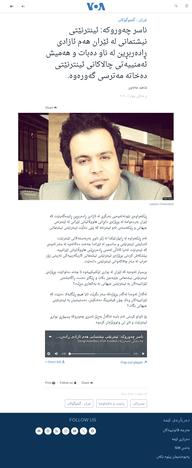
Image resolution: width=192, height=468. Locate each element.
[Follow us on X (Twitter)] (83, 431)
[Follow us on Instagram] (65, 431)
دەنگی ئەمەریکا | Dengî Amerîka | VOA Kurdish (108, 341)
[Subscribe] (39, 431)
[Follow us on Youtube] (74, 431)
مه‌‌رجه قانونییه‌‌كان (176, 430)
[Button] (51, 108)
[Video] (11, 6)
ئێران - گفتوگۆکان (132, 20)
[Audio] (23, 6)
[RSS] (56, 431)
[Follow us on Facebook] (92, 431)
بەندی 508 (182, 448)
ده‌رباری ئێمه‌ (181, 439)
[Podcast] (48, 431)
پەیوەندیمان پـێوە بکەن (173, 457)
